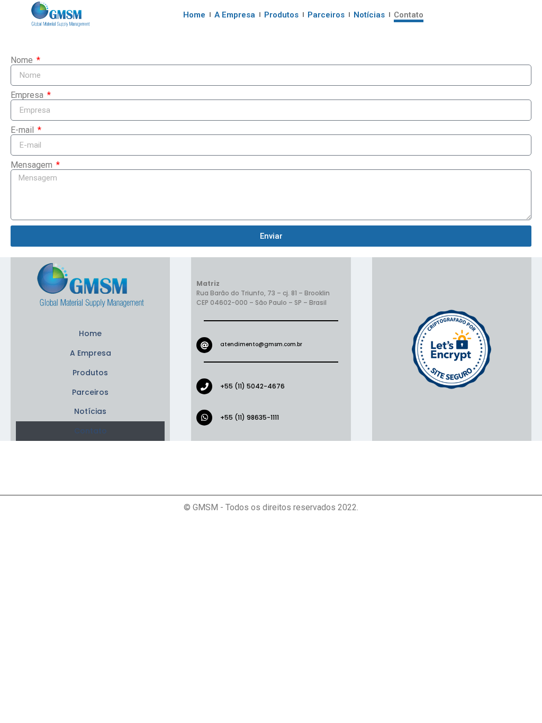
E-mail (23, 130)
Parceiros (326, 15)
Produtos (281, 15)
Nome (23, 60)
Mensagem (33, 165)
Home (194, 15)
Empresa (28, 95)
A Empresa (234, 15)
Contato (408, 15)
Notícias (369, 15)
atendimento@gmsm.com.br (261, 344)
